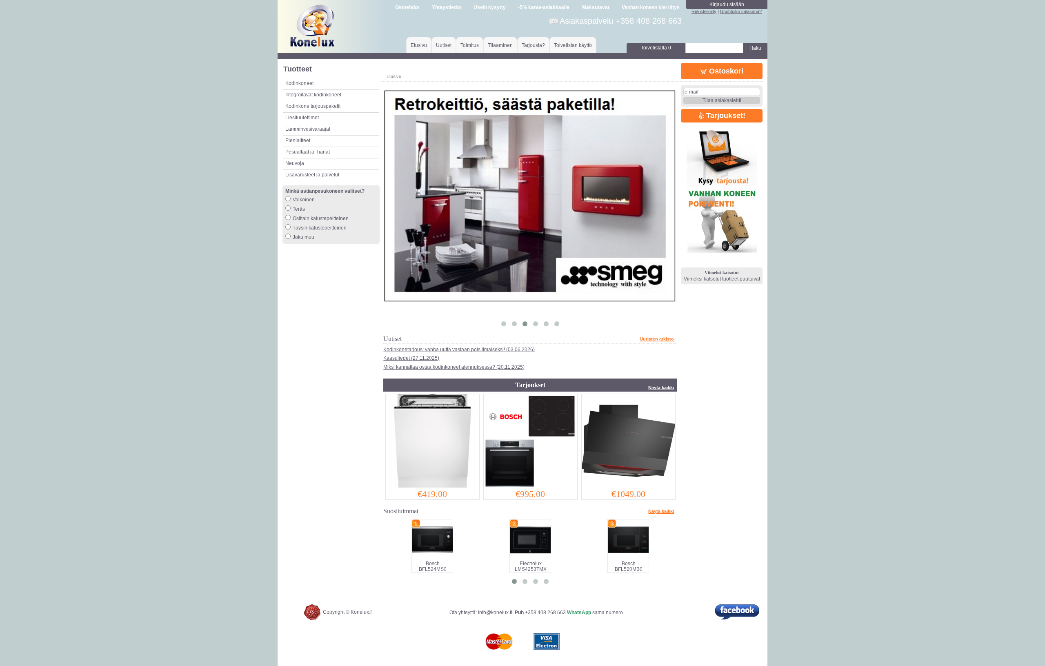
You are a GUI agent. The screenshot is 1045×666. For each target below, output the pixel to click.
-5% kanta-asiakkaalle (543, 7)
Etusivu (419, 45)
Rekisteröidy (703, 11)
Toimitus (469, 45)
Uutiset (443, 45)
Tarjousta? (533, 45)
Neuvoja (294, 163)
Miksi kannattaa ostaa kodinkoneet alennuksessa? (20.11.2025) (454, 367)
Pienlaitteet (297, 140)
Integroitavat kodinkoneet (313, 95)
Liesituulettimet (302, 117)
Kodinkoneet (299, 83)
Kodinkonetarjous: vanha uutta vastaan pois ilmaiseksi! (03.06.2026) (459, 349)
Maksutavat (595, 7)
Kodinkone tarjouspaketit (312, 106)
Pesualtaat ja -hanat (307, 152)
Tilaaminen (500, 45)
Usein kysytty (490, 7)
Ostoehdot (407, 7)
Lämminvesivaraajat (307, 129)
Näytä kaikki (661, 387)
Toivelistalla (656, 48)
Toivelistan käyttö (573, 45)
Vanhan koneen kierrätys (651, 7)
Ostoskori (725, 71)
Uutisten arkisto (657, 338)
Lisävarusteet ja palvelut (312, 175)
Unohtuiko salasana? (741, 11)
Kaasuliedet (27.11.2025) (411, 358)
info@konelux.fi (495, 612)
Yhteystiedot (446, 7)
